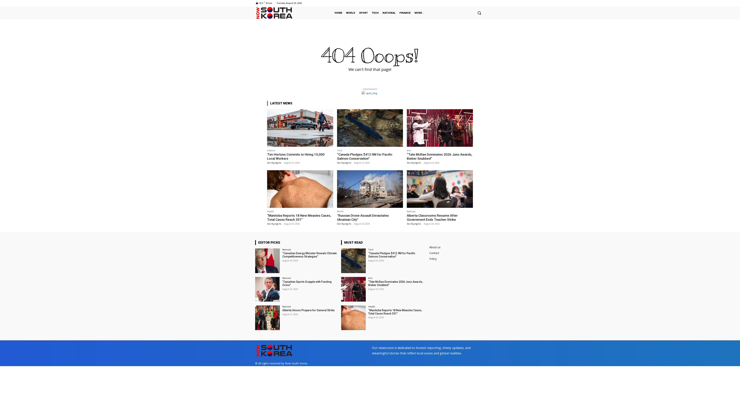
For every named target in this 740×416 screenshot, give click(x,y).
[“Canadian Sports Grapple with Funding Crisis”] (267, 289)
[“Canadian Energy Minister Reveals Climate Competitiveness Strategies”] (267, 260)
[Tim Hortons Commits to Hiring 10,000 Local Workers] (300, 128)
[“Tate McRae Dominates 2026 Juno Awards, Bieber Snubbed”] (440, 128)
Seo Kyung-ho (274, 162)
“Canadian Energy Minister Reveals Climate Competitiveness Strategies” (309, 255)
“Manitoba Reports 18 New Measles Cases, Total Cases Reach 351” (299, 217)
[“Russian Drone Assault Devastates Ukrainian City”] (370, 189)
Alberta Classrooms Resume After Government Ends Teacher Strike (432, 217)
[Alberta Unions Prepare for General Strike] (267, 317)
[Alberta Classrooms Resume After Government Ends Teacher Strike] (440, 189)
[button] (479, 12)
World (340, 211)
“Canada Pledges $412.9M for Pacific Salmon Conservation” (364, 156)
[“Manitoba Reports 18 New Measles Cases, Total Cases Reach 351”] (300, 189)
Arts (409, 150)
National (411, 211)
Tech (339, 150)
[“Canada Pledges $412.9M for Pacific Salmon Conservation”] (370, 128)
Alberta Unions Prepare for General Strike (308, 310)
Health (270, 211)
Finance (271, 150)
